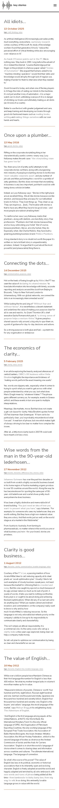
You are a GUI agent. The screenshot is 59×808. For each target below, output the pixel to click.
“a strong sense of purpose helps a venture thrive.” (29, 317)
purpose (23, 274)
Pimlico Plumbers (44, 234)
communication (13, 274)
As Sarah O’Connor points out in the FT (23, 59)
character (17, 473)
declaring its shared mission (32, 283)
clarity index (10, 632)
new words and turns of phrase (19, 774)
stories (15, 146)
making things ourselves (27, 117)
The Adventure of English (16, 710)
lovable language (39, 567)
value (20, 32)
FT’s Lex (22, 573)
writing (7, 117)
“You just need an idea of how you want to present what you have (27, 507)
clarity (10, 365)
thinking (15, 32)
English (18, 669)
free (31, 473)
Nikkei (42, 280)
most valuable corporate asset (19, 176)
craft (9, 32)
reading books (42, 114)
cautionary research (40, 42)
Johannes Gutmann (13, 479)
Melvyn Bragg (23, 707)
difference (25, 473)
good (10, 146)
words (20, 365)
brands (10, 473)
